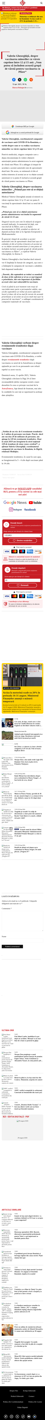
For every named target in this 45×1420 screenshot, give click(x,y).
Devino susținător (24, 540)
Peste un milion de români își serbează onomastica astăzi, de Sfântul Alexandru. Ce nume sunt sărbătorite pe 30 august (28, 1329)
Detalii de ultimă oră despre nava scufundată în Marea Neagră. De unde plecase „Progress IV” (27, 850)
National (30, 88)
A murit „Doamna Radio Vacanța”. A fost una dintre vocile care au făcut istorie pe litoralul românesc (27, 1107)
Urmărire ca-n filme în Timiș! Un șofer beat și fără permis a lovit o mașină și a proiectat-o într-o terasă (28, 1291)
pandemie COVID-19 (9, 474)
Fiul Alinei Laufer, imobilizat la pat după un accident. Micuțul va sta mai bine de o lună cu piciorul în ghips (27, 1039)
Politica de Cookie (35, 1402)
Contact (31, 1396)
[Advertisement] (22, 635)
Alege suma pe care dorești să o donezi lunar (18, 531)
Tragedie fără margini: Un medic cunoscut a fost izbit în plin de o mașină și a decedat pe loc (28, 1344)
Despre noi (14, 1391)
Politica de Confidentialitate (13, 1402)
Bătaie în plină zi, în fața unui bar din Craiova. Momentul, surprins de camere (28, 1079)
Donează (24, 585)
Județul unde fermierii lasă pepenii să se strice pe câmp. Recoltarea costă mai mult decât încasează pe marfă (28, 736)
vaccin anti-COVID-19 (24, 474)
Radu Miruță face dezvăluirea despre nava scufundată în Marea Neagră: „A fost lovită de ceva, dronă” (27, 778)
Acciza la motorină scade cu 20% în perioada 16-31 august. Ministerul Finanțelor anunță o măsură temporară (21, 697)
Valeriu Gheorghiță (8, 477)
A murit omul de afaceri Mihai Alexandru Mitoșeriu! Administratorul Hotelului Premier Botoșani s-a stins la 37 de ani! (27, 833)
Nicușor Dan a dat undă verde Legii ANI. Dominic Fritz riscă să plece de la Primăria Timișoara (28, 762)
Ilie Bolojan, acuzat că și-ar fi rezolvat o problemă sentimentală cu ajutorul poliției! (19, 9)
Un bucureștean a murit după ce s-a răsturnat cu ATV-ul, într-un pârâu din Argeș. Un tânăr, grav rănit (28, 1376)
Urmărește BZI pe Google (25, 126)
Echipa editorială (29, 1391)
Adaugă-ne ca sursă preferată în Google (24, 132)
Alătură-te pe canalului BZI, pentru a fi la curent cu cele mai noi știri (22, 491)
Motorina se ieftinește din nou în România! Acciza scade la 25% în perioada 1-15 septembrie (31, 19)
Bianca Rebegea (18, 88)
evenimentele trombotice (19, 359)
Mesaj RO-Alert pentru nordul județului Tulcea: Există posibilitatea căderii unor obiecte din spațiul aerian (28, 1358)
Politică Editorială (17, 1396)
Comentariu (7, 909)
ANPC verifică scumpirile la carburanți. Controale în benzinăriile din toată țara (28, 1091)
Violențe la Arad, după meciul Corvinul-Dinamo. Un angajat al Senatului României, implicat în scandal (28, 1272)
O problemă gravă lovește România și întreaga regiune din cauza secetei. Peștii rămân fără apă (28, 1256)
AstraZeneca (7, 388)
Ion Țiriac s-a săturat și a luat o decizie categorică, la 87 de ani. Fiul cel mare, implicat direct (28, 748)
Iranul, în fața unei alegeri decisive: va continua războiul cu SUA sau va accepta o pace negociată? (28, 1218)
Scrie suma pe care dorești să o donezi (17, 576)
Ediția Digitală (22, 1407)
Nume (4, 936)
